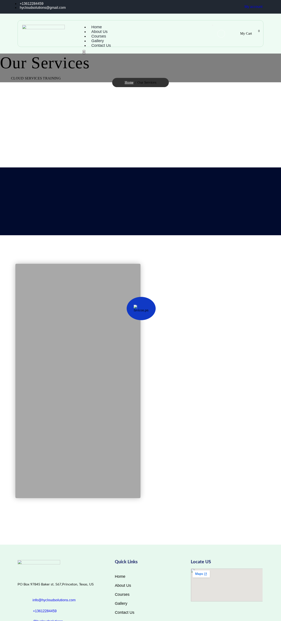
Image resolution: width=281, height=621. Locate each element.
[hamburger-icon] (212, 25)
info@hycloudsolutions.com (54, 600)
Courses (98, 36)
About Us (99, 31)
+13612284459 (45, 611)
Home (96, 27)
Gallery (97, 41)
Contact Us (101, 45)
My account (253, 7)
